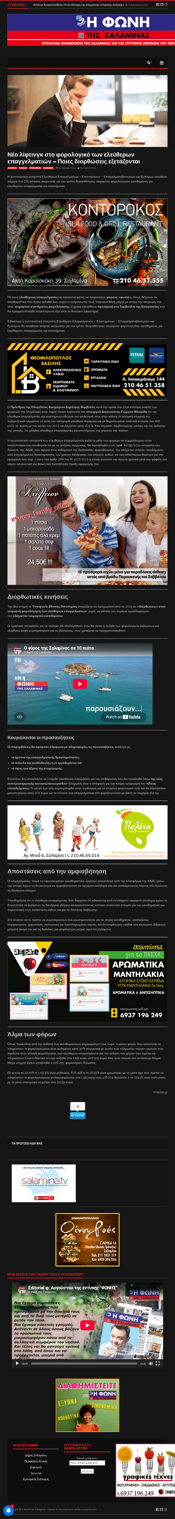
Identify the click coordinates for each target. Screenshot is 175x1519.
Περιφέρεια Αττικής (35, 1461)
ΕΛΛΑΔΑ (23, 168)
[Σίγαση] (151, 1363)
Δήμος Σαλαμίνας (36, 1455)
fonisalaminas (88, 168)
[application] (87, 1325)
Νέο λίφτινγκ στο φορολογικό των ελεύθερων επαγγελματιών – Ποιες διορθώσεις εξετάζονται (73, 158)
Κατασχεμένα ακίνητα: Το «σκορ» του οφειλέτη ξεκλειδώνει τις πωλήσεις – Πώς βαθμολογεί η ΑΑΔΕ (93, 4)
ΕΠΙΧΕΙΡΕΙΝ (35, 168)
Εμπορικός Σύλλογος (36, 1479)
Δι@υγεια (36, 1467)
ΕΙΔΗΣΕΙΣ (12, 168)
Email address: (87, 1458)
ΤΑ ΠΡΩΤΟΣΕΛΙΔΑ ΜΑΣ (27, 1143)
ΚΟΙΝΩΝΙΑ (48, 168)
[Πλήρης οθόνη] (158, 1363)
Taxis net (36, 1473)
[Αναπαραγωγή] (17, 1363)
